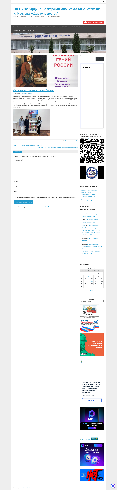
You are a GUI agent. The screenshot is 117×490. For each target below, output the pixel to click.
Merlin (28, 488)
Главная (15, 27)
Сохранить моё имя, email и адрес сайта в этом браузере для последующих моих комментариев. (45, 197)
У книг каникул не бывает (88, 196)
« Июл (91, 291)
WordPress (23, 488)
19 (88, 281)
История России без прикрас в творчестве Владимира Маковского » (58, 147)
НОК (84, 27)
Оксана (84, 225)
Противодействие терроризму (23, 31)
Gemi (30, 93)
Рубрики (91, 299)
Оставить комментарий (71, 140)
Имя (16, 181)
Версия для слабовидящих (95, 22)
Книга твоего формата (87, 198)
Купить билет (75, 27)
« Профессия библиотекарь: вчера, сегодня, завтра (28, 145)
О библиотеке (34, 27)
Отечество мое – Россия (88, 194)
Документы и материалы (50, 27)
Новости (24, 27)
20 (92, 281)
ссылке (89, 138)
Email (16, 186)
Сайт (15, 191)
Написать (91, 400)
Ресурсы (65, 27)
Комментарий (19, 160)
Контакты (100, 488)
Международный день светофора (90, 200)
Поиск (82, 56)
